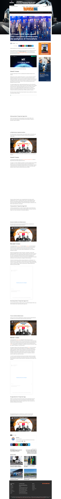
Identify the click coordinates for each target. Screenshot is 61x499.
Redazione (13, 43)
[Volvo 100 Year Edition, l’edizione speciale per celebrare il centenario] (16, 460)
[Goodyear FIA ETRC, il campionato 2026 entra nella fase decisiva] (16, 473)
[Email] (29, 46)
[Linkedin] (46, 6)
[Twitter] (44, 6)
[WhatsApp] (25, 46)
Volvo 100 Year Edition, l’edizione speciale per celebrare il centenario (16, 466)
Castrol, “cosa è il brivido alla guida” (23, 493)
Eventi (13, 15)
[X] (21, 46)
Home (11, 15)
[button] (49, 13)
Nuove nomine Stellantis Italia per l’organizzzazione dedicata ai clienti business (23, 486)
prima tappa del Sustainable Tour (27, 159)
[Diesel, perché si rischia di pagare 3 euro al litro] (30, 460)
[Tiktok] (49, 6)
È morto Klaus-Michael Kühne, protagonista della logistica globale (23, 492)
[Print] (31, 46)
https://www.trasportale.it (19, 438)
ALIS (11, 344)
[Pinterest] (23, 46)
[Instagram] (48, 6)
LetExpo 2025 (18, 339)
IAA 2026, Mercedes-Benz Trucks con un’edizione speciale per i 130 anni (23, 488)
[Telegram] (32, 46)
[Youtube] (45, 6)
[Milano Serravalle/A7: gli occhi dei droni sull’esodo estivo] (30, 473)
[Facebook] (43, 6)
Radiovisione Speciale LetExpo (22, 52)
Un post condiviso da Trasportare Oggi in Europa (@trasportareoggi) (21, 297)
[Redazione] (11, 43)
